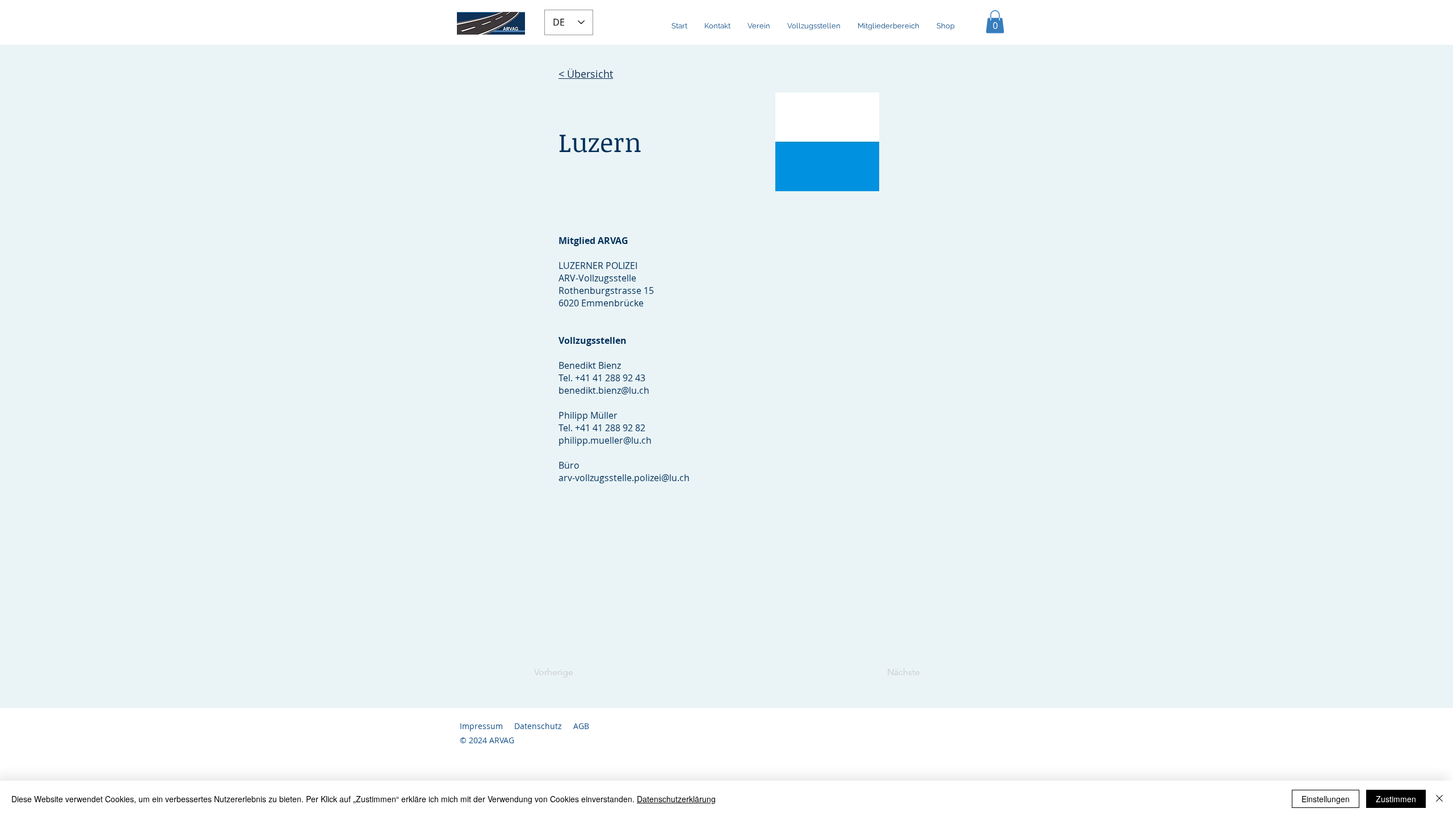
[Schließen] (1439, 799)
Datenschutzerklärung (676, 799)
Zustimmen (1396, 799)
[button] (995, 21)
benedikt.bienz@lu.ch (603, 390)
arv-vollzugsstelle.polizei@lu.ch (624, 477)
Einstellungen (1325, 799)
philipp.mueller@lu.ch (605, 440)
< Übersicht (585, 74)
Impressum (481, 726)
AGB (581, 726)
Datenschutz (538, 726)
